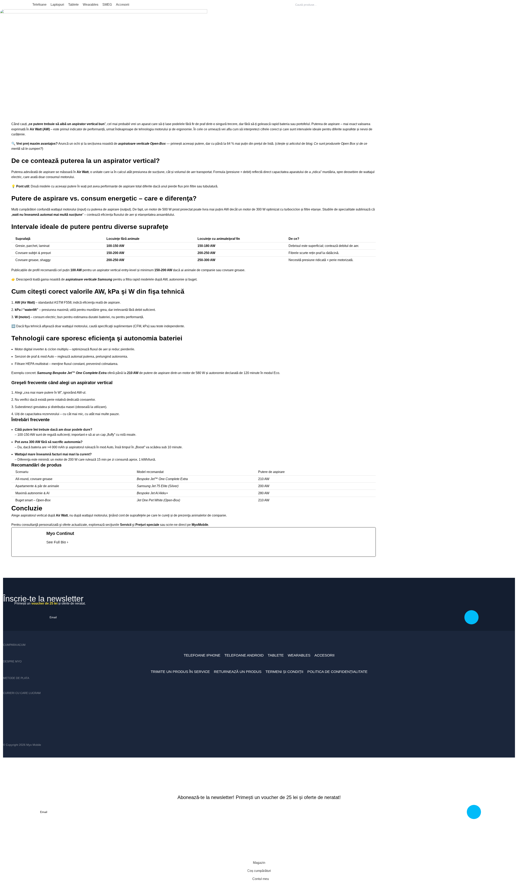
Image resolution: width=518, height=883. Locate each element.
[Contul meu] (509, 5)
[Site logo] (14, 4)
